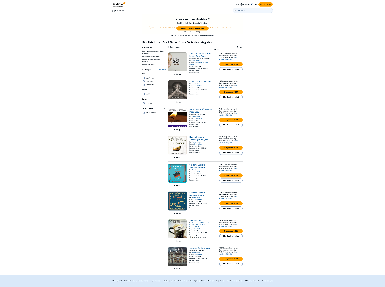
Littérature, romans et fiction (151, 56)
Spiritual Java (195, 220)
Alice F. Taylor (196, 60)
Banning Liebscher (194, 227)
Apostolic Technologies (199, 248)
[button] (192, 28)
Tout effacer (162, 70)
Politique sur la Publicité (252, 281)
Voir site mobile (143, 281)
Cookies (222, 281)
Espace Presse (155, 281)
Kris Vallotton (196, 225)
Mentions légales (193, 281)
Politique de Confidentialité (209, 281)
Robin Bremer (196, 116)
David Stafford (198, 62)
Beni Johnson (196, 223)
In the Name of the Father (200, 81)
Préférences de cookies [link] (234, 281)
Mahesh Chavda (196, 142)
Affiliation (165, 281)
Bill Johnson (203, 223)
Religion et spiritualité (148, 64)
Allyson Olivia (195, 84)
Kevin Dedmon (204, 225)
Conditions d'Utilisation (178, 281)
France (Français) (267, 281)
